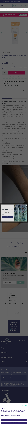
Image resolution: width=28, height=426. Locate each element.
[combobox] (11, 9)
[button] (24, 9)
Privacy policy (24, 405)
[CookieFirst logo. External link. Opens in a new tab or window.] (1, 406)
